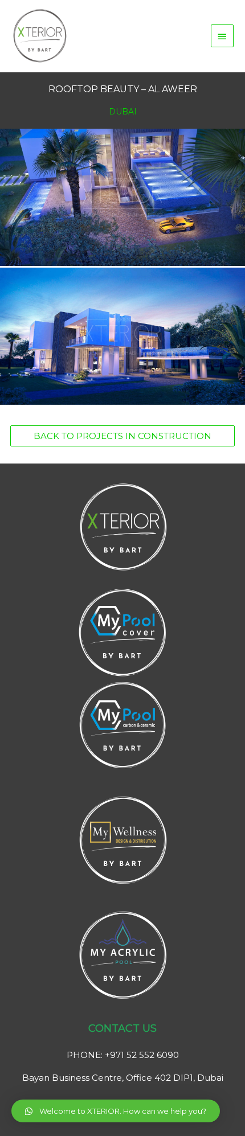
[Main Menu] (222, 35)
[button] (122, 435)
